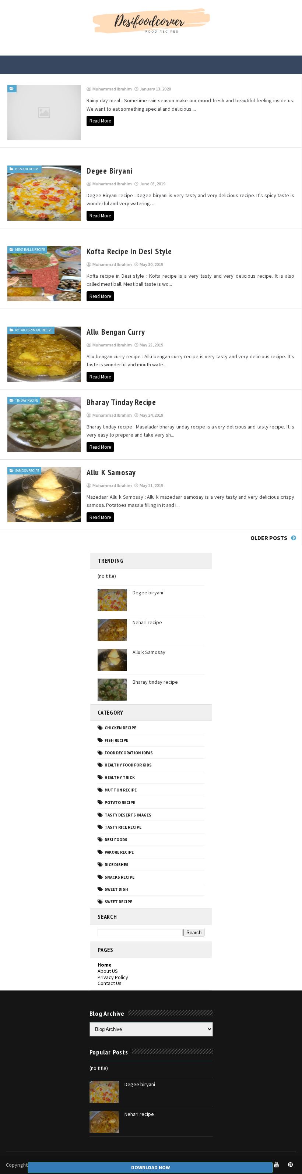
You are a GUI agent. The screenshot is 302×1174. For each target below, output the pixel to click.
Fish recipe (116, 740)
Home (105, 964)
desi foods (116, 839)
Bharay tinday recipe (121, 402)
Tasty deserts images (128, 815)
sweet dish (116, 889)
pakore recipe (119, 852)
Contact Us (110, 983)
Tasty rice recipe (123, 827)
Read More (100, 121)
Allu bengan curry (116, 332)
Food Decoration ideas (129, 752)
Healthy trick (120, 777)
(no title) (107, 576)
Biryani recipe (27, 169)
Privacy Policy (113, 977)
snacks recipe (119, 877)
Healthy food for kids (128, 765)
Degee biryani (109, 171)
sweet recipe (118, 901)
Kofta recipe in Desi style (129, 251)
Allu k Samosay (111, 472)
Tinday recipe (26, 400)
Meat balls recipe (30, 249)
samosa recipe (27, 470)
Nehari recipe (147, 622)
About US (108, 971)
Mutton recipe (121, 790)
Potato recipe (120, 802)
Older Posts (268, 537)
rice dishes (117, 864)
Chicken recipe (120, 727)
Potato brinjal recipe (33, 330)
